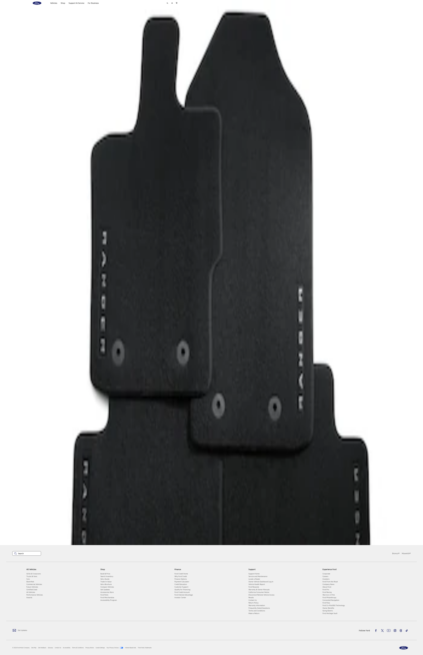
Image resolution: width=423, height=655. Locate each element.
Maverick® (406, 553)
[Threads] (401, 630)
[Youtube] (389, 630)
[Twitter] (382, 630)
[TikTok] (406, 630)
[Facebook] (376, 630)
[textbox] (26, 553)
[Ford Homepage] (403, 647)
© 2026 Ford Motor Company (21, 648)
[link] (33, 648)
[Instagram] (395, 630)
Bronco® (396, 553)
